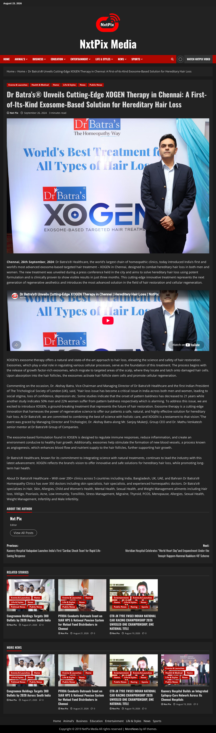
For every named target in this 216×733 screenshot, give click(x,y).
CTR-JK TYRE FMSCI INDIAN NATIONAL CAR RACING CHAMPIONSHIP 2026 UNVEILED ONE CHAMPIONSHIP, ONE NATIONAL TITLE (133, 622)
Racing (134, 606)
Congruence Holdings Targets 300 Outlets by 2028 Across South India (29, 618)
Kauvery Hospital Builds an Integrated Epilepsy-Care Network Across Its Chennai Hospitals (184, 695)
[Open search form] (172, 59)
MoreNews (132, 729)
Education (57, 59)
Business (38, 59)
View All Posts (23, 533)
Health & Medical (40, 84)
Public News (96, 84)
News (121, 59)
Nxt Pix (14, 112)
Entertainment (79, 59)
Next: (167, 550)
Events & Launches (17, 84)
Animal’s (20, 59)
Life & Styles (103, 59)
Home (6, 59)
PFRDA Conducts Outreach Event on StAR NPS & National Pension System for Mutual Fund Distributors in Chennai (81, 622)
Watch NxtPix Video (198, 59)
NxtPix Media (108, 43)
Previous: (54, 550)
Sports (135, 59)
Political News (18, 606)
